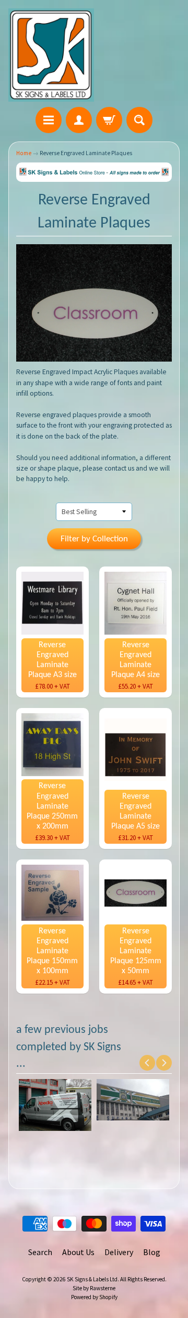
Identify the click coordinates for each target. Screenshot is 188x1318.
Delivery (118, 1252)
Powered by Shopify (94, 1297)
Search (40, 1252)
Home (23, 153)
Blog (151, 1252)
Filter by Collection (94, 539)
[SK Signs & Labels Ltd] (51, 55)
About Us (78, 1252)
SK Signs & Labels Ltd (92, 1279)
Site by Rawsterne (94, 1288)
